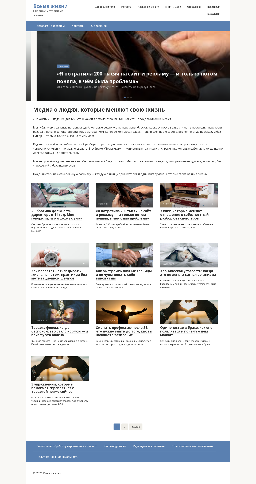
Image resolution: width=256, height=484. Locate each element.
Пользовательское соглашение (192, 446)
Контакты (78, 26)
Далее (136, 427)
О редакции (99, 26)
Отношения (194, 6)
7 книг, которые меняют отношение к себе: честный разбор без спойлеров (184, 215)
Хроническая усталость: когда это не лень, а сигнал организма (188, 273)
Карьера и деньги (148, 6)
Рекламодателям (115, 446)
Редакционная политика (149, 446)
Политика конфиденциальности (57, 457)
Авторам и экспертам (51, 26)
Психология (213, 13)
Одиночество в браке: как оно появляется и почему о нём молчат (186, 331)
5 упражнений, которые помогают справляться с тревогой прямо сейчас (52, 388)
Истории (126, 6)
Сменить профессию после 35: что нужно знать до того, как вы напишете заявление (124, 331)
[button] (125, 97)
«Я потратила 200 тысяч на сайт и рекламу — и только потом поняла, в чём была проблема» (123, 215)
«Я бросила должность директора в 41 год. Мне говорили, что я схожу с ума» (56, 215)
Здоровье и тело (105, 6)
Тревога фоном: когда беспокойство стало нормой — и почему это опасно (59, 331)
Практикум (213, 6)
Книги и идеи (173, 6)
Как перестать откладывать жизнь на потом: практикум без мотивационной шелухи (59, 275)
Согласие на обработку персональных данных (67, 446)
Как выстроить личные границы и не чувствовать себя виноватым (124, 275)
